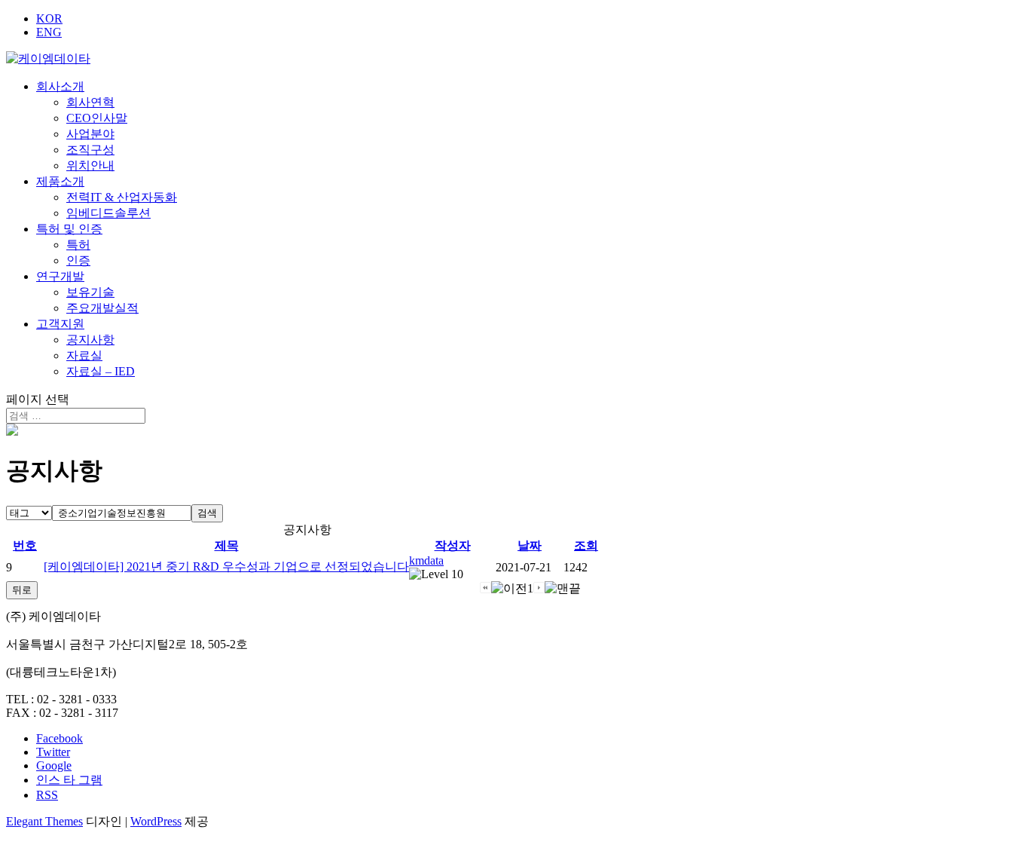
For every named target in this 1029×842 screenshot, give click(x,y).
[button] (426, 560)
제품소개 (60, 181)
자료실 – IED (100, 371)
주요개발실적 (102, 308)
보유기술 (90, 292)
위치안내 (90, 165)
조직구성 (90, 149)
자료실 (84, 355)
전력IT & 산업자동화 (121, 197)
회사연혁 (90, 102)
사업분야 (90, 133)
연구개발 (60, 276)
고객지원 (60, 323)
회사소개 (60, 86)
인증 (78, 260)
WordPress (156, 821)
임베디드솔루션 (108, 213)
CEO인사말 (96, 118)
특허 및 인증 (69, 228)
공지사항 (90, 339)
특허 (78, 244)
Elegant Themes (44, 821)
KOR (49, 18)
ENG (49, 32)
